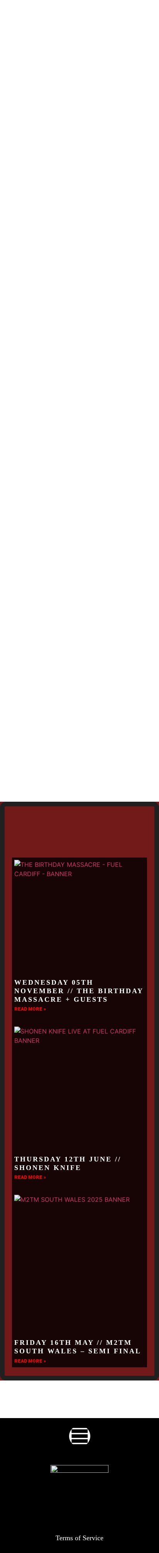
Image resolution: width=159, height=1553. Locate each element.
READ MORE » (30, 1009)
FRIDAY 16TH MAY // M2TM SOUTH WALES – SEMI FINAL (77, 1347)
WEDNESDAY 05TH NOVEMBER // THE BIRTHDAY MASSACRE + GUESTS (78, 990)
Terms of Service (79, 1538)
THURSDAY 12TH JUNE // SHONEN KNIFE (67, 1163)
